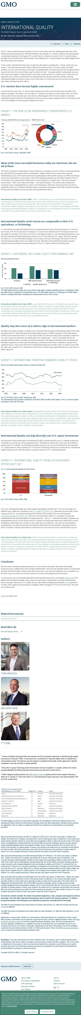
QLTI (67, 583)
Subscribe (57, 44)
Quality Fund (69, 578)
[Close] (77, 994)
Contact (57, 981)
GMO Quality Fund (35, 775)
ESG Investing (26, 983)
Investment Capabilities (30, 981)
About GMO (25, 978)
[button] (75, 4)
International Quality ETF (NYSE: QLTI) (14, 516)
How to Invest (59, 983)
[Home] (9, 4)
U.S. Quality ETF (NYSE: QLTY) (43, 511)
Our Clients (25, 989)
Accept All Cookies (47, 1011)
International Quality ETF (9, 619)
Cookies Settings (31, 1011)
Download (77, 44)
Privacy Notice (12, 1006)
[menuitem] (37, 978)
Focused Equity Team (9, 631)
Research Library (28, 986)
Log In (56, 978)
